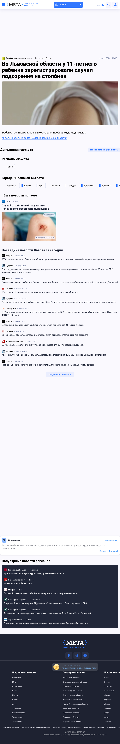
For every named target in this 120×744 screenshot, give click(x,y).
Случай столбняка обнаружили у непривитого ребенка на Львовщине (25, 207)
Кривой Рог (35, 600)
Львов (15, 201)
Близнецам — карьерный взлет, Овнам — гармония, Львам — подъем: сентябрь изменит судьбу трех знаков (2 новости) (60, 282)
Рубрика (9, 266)
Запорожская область (69, 700)
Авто (14, 704)
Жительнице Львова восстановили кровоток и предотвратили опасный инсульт (40, 292)
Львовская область (43, 58)
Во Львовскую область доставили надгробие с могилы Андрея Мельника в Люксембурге (45, 335)
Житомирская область (69, 691)
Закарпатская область (69, 695)
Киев (31, 580)
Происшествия (18, 713)
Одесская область (69, 717)
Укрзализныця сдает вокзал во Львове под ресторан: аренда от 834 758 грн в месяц (43, 325)
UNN (8, 201)
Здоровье (16, 708)
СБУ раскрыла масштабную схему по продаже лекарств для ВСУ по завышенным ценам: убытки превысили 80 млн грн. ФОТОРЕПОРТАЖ (59, 313)
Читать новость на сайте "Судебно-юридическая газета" (34, 137)
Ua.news (9, 288)
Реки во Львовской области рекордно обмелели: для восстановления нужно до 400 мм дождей (48, 365)
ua (98, 5)
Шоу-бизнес (17, 686)
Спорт (15, 700)
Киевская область (69, 708)
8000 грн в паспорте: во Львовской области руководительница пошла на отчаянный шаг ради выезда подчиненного (58, 259)
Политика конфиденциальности (36, 727)
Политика (16, 678)
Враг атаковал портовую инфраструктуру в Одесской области (34, 573)
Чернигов (34, 570)
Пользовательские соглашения (66, 727)
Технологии (17, 717)
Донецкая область (69, 686)
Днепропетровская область (69, 682)
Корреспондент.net (14, 341)
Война (15, 691)
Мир (14, 682)
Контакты (111, 727)
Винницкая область (69, 678)
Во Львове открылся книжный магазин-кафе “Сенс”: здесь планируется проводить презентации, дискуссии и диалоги (59, 302)
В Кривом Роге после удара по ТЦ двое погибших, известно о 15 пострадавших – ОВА (45, 603)
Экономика (17, 722)
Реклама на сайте (11, 727)
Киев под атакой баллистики (18, 583)
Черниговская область (69, 722)
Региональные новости (31, 4)
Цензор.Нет (11, 308)
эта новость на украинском (104, 150)
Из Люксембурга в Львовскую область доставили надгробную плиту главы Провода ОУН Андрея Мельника (54, 355)
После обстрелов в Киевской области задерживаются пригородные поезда (40, 593)
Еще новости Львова (60, 374)
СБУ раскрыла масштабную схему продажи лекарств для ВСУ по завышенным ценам (43, 345)
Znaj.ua (9, 256)
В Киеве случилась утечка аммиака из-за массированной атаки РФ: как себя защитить (46, 623)
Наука (15, 695)
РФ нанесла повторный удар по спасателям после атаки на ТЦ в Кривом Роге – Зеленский (47, 613)
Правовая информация (93, 727)
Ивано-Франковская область (69, 704)
